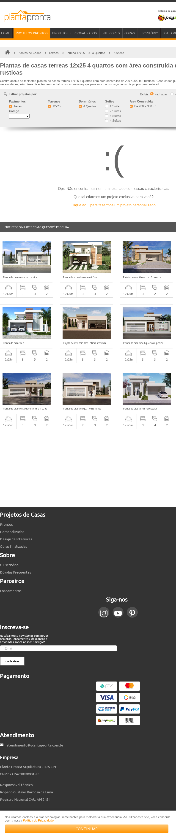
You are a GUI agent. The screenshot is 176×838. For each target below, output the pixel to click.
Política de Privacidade (38, 820)
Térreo (17, 106)
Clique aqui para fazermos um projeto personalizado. (114, 205)
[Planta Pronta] (25, 20)
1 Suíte (114, 106)
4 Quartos (89, 106)
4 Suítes (115, 120)
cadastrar (12, 661)
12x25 (56, 106)
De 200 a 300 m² (144, 106)
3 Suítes (115, 116)
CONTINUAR (87, 828)
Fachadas (161, 94)
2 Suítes (115, 111)
